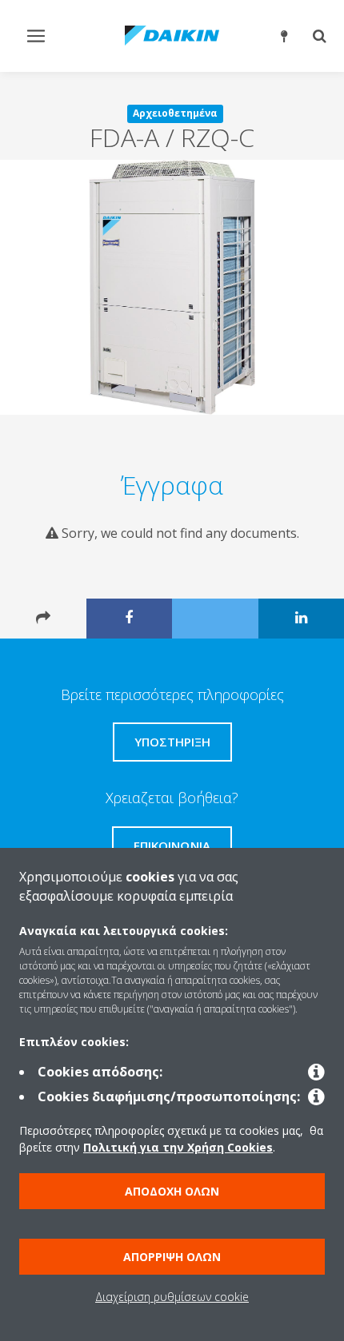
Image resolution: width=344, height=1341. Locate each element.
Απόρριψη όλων (172, 1256)
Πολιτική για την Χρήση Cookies (178, 1147)
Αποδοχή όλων (172, 1191)
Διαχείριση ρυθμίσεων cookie (172, 1296)
